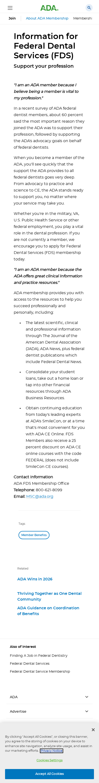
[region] (49, 753)
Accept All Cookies (49, 774)
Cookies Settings (49, 760)
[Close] (93, 729)
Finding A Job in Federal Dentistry (39, 655)
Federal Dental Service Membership (40, 671)
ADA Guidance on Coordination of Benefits (48, 611)
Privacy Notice (51, 750)
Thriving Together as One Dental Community (49, 596)
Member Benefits (34, 535)
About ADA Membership (47, 18)
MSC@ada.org (39, 496)
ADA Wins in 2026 (34, 579)
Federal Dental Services (30, 663)
